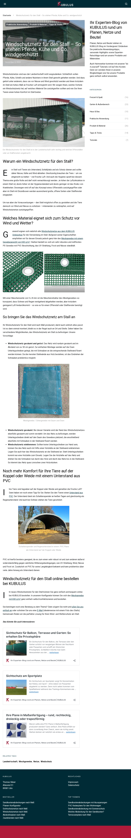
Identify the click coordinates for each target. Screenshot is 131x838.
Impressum (73, 782)
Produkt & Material (38, 24)
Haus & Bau (95, 111)
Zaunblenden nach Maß (13, 818)
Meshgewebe (25, 761)
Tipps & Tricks (55, 24)
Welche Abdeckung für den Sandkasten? (86, 812)
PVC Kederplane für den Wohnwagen (84, 805)
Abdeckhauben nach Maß (14, 815)
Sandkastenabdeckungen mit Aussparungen (87, 802)
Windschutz (46, 761)
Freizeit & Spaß (96, 97)
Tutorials (93, 140)
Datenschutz (73, 785)
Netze (36, 761)
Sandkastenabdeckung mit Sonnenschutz (86, 808)
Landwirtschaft (10, 761)
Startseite (7, 15)
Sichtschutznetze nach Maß (15, 808)
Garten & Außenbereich (99, 104)
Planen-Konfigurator (12, 805)
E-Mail (40, 610)
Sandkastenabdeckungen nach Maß (18, 802)
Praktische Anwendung (17, 24)
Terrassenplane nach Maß (79, 815)
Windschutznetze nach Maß (15, 812)
